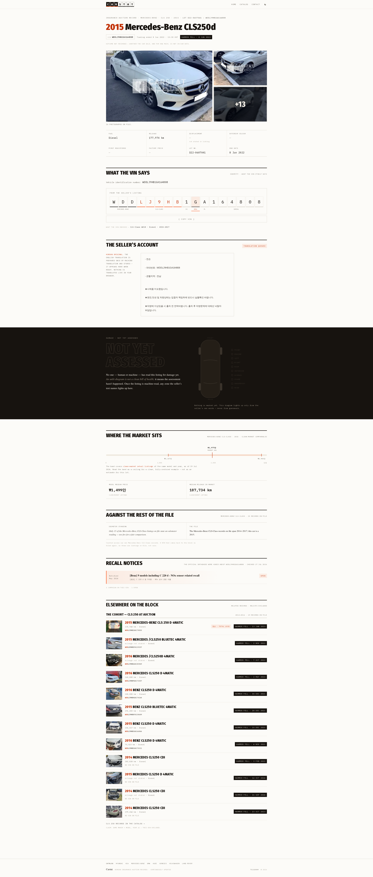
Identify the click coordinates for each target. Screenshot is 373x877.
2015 (176, 18)
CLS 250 (165, 18)
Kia (127, 863)
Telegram (254, 870)
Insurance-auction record (121, 18)
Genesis (163, 863)
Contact (256, 4)
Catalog (244, 4)
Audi (155, 863)
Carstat (109, 869)
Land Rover (187, 863)
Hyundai (119, 863)
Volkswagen (174, 863)
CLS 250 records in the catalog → (125, 824)
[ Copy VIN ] (186, 219)
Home (233, 4)
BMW (148, 863)
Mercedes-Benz (149, 18)
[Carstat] (120, 4)
